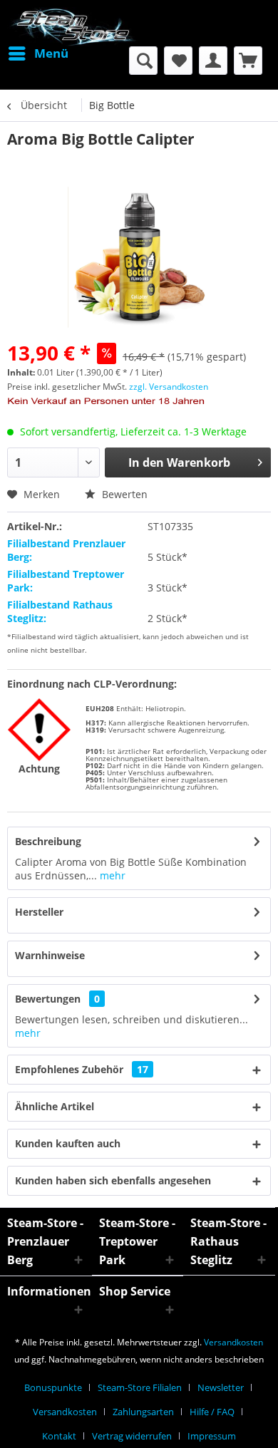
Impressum (211, 1435)
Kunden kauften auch (67, 1143)
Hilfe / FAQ (212, 1411)
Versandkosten (233, 1342)
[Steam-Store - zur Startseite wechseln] (72, 26)
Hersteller (39, 912)
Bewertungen (48, 998)
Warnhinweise (50, 955)
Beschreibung (48, 841)
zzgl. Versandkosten (168, 387)
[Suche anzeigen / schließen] (143, 60)
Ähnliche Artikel (54, 1106)
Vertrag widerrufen (132, 1435)
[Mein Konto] (213, 60)
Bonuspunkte (53, 1387)
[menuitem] (38, 53)
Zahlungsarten (143, 1411)
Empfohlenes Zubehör (81, 1069)
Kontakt (59, 1435)
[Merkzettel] (178, 60)
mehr (111, 875)
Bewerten (123, 494)
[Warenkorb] (248, 60)
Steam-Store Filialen (140, 1387)
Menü (51, 53)
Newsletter (220, 1387)
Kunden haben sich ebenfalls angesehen (113, 1180)
